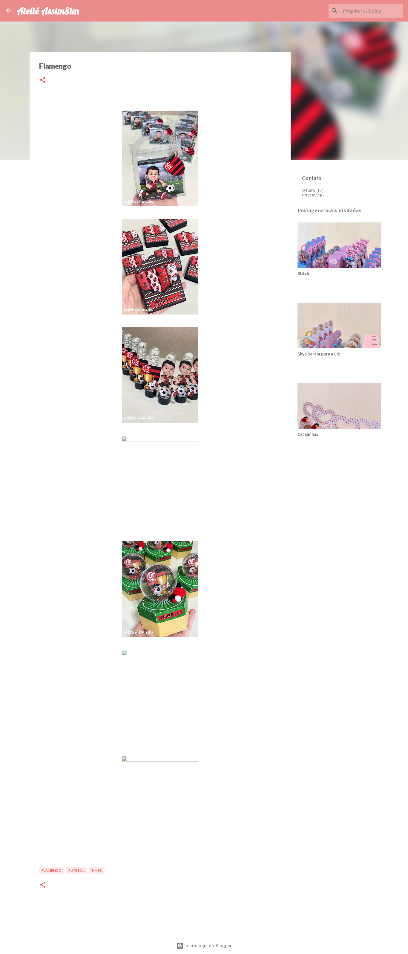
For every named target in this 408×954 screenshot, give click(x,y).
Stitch (303, 273)
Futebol (76, 870)
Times (96, 870)
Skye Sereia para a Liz (318, 354)
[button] (42, 80)
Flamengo (52, 870)
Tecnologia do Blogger (207, 945)
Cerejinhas (307, 434)
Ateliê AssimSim (48, 11)
